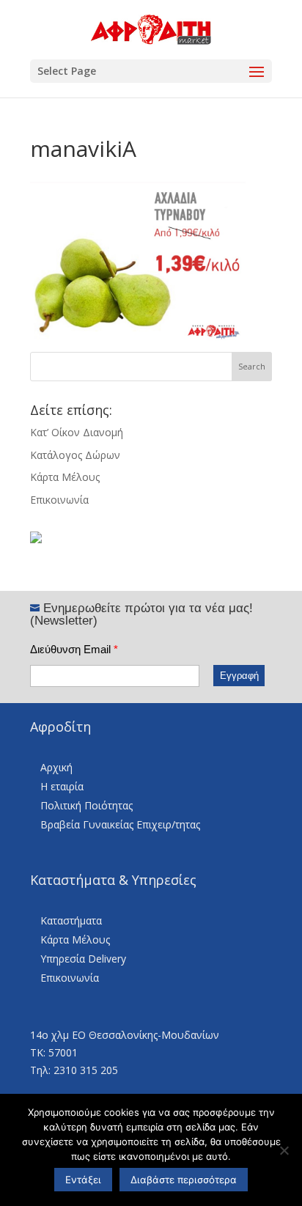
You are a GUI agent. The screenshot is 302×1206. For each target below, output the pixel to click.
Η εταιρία (62, 786)
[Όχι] (283, 1150)
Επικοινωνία (59, 500)
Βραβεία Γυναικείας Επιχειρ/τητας (120, 824)
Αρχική (56, 767)
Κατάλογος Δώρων (75, 455)
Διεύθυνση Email (74, 649)
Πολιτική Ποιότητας (86, 805)
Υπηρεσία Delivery (83, 959)
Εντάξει (83, 1179)
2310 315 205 (86, 1070)
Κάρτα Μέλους (65, 477)
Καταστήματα (71, 920)
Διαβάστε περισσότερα (183, 1179)
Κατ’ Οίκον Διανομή (76, 432)
